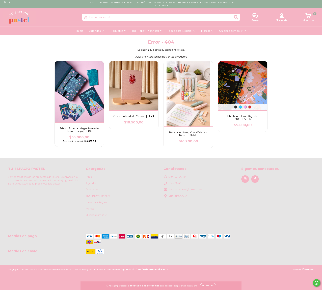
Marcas (206, 30)
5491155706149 (177, 176)
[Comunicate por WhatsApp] (316, 283)
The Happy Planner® (146, 30)
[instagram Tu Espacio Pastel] (5, 2)
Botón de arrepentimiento (153, 269)
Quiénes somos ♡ (231, 30)
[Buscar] (236, 17)
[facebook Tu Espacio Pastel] (10, 2)
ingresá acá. (128, 269)
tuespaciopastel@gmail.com (185, 189)
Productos (117, 30)
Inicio (80, 30)
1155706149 (175, 183)
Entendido (208, 286)
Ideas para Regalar (180, 30)
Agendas (95, 30)
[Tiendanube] (303, 270)
